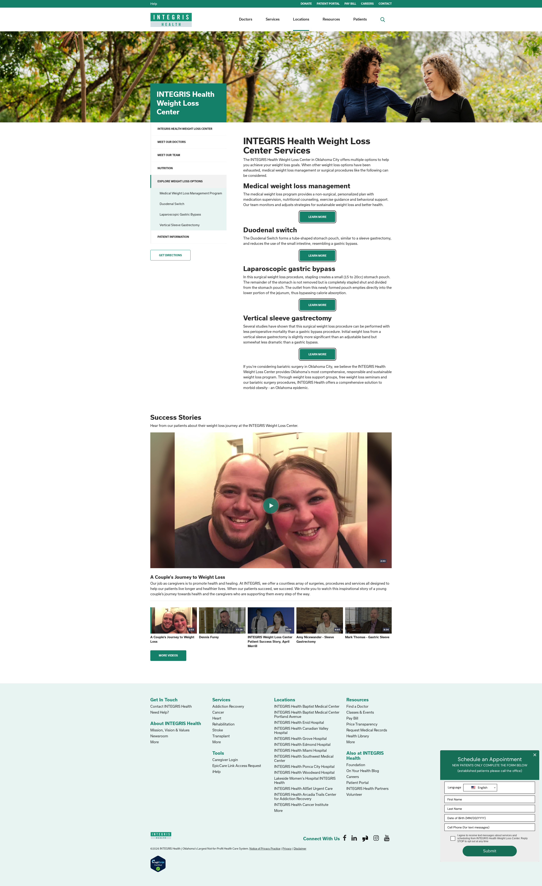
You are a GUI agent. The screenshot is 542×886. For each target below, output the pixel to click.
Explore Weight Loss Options (180, 181)
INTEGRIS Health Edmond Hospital (302, 744)
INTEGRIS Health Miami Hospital (300, 750)
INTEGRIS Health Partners (367, 788)
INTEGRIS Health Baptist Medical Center (306, 706)
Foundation (355, 765)
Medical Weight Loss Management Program (191, 193)
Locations (301, 19)
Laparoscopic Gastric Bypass (180, 214)
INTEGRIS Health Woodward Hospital (304, 772)
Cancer (218, 712)
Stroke (217, 730)
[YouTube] (387, 838)
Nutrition (165, 168)
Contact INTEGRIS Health (171, 706)
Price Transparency (361, 724)
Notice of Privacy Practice (264, 848)
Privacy (287, 848)
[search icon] (384, 19)
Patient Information (173, 236)
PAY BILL (350, 3)
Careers (352, 777)
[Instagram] (376, 838)
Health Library (357, 736)
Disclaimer (300, 848)
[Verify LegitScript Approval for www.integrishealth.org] (158, 863)
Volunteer (354, 794)
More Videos (168, 655)
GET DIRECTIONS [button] (170, 255)
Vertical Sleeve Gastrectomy (180, 225)
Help (153, 4)
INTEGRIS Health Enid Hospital (299, 722)
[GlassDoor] (365, 838)
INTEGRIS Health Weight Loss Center (185, 128)
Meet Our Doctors (172, 141)
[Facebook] (344, 838)
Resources (331, 19)
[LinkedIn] (354, 838)
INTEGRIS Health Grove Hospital (300, 738)
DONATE (306, 3)
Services (272, 19)
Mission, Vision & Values (169, 730)
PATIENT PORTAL (328, 3)
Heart (216, 718)
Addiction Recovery (228, 706)
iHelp (216, 772)
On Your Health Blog (362, 771)
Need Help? (159, 712)
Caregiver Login (225, 760)
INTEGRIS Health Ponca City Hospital (304, 766)
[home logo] (171, 23)
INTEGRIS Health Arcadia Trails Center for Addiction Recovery (305, 796)
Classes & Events (360, 712)
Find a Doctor (357, 706)
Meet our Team (169, 155)
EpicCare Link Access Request (236, 766)
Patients (360, 19)
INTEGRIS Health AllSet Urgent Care (303, 788)
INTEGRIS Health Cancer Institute (301, 805)
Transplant (221, 736)
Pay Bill (352, 718)
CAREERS (367, 3)
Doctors (245, 19)
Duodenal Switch (172, 204)
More (154, 742)
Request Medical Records (366, 730)
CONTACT (385, 3)
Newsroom (159, 736)
